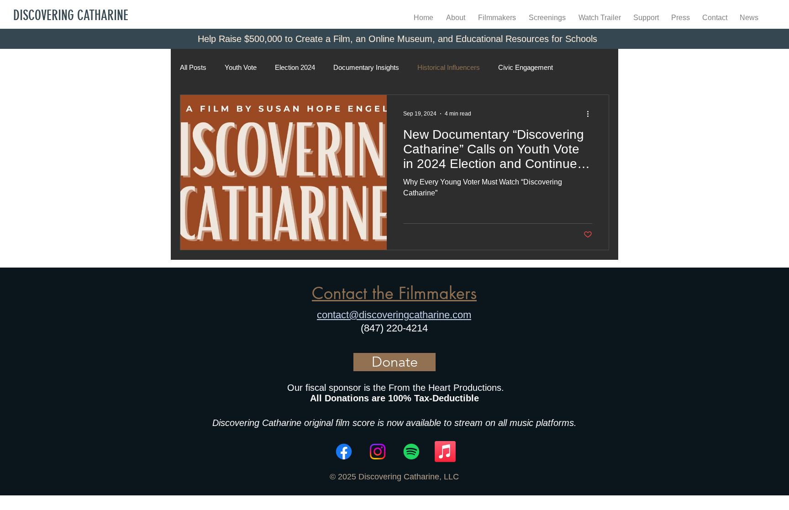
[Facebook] (343, 451)
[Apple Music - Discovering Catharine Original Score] (445, 451)
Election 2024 (295, 67)
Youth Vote (241, 67)
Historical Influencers (448, 67)
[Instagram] (377, 451)
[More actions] (590, 113)
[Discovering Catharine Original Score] (411, 451)
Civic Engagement (525, 67)
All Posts (193, 67)
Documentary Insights (366, 67)
